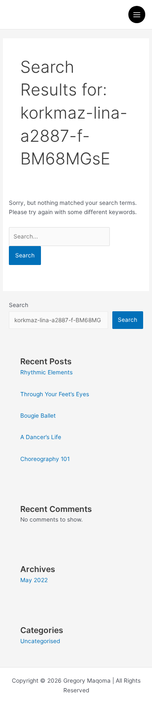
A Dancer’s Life (40, 437)
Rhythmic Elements (46, 372)
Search (18, 305)
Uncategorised (40, 641)
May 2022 (34, 580)
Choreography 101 (45, 459)
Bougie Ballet (38, 415)
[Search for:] (59, 236)
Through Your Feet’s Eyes (54, 394)
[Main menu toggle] (137, 14)
